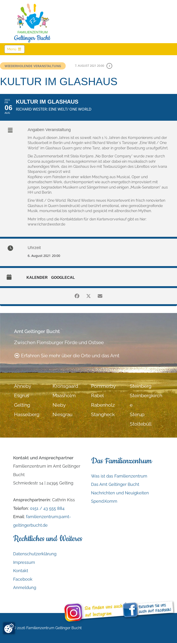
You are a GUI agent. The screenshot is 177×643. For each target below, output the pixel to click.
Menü (15, 49)
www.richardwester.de (46, 224)
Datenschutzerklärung (34, 553)
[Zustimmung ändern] (9, 628)
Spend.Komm (104, 501)
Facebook (22, 579)
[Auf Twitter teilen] (88, 296)
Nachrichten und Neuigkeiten (120, 492)
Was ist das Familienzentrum (119, 476)
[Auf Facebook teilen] (77, 296)
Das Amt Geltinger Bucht (115, 484)
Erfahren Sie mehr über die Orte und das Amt (69, 355)
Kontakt (20, 570)
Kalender (37, 277)
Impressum (24, 562)
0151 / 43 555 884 (47, 508)
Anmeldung (24, 587)
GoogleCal (63, 277)
